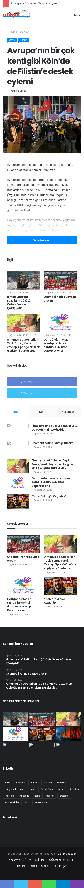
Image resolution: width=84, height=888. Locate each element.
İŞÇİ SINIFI (40, 859)
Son (42, 411)
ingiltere (9, 795)
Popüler (16, 411)
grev (60, 789)
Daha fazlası (41, 240)
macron (50, 795)
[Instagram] (46, 873)
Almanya (20, 782)
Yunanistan (41, 802)
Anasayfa (14, 859)
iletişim (63, 866)
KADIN (21, 866)
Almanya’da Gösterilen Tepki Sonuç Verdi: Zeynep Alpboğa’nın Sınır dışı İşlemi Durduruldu (23, 345)
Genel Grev (47, 789)
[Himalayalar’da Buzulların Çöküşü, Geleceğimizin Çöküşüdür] (23, 280)
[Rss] (51, 873)
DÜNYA (24, 31)
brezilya (61, 782)
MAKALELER (48, 866)
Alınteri (34, 782)
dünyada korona (14, 789)
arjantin (48, 782)
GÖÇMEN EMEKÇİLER (62, 859)
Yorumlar (68, 411)
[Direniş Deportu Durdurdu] (15, 750)
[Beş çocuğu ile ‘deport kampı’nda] (68, 750)
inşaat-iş (24, 795)
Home (13, 31)
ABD (7, 782)
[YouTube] (42, 873)
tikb (27, 802)
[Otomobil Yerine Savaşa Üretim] (60, 280)
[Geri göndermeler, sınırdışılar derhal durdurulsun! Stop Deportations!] (60, 323)
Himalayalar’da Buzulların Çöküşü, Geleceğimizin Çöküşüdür (19, 302)
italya (37, 795)
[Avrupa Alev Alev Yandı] (68, 734)
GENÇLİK (33, 866)
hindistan (74, 789)
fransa (31, 789)
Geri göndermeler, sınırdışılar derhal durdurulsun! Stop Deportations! (56, 345)
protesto (64, 795)
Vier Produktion (67, 853)
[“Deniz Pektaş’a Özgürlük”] (18, 501)
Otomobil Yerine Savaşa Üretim (60, 298)
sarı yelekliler (12, 802)
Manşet (23, 39)
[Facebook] (32, 873)
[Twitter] (37, 873)
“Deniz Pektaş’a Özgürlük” (48, 496)
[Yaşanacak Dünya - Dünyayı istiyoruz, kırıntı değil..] (16, 14)
